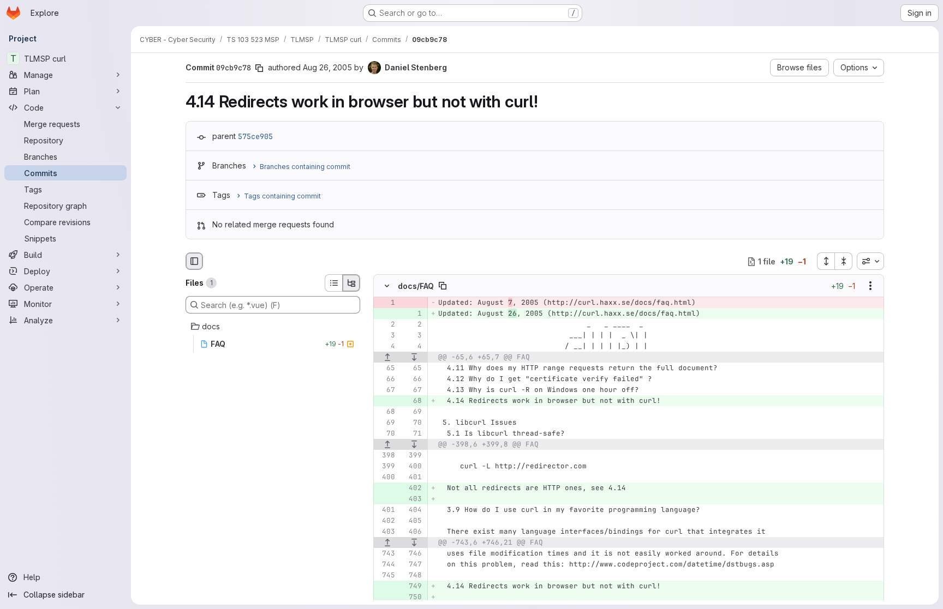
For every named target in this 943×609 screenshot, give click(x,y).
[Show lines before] (387, 357)
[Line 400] (412, 466)
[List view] (333, 283)
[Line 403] (386, 532)
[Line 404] (412, 510)
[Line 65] (386, 368)
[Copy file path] (442, 286)
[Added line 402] (412, 488)
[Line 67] (386, 390)
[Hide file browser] (194, 261)
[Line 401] (412, 477)
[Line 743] (386, 553)
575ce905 (255, 136)
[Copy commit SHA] (259, 68)
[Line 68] (386, 412)
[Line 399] (412, 455)
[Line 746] (412, 553)
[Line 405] (412, 521)
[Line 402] (386, 521)
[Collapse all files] (843, 261)
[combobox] (870, 261)
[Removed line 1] (386, 303)
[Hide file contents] (386, 286)
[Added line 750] (412, 597)
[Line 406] (412, 532)
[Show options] (870, 286)
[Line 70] (412, 423)
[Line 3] (386, 335)
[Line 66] (386, 379)
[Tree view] (351, 283)
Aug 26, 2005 (327, 67)
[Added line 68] (412, 401)
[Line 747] (412, 564)
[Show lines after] (414, 357)
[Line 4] (386, 346)
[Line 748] (412, 575)
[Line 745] (386, 575)
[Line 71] (412, 434)
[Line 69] (412, 412)
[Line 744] (386, 564)
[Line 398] (386, 455)
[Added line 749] (412, 586)
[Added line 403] (412, 499)
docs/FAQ (416, 286)
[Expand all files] (825, 261)
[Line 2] (386, 324)
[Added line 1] (412, 314)
